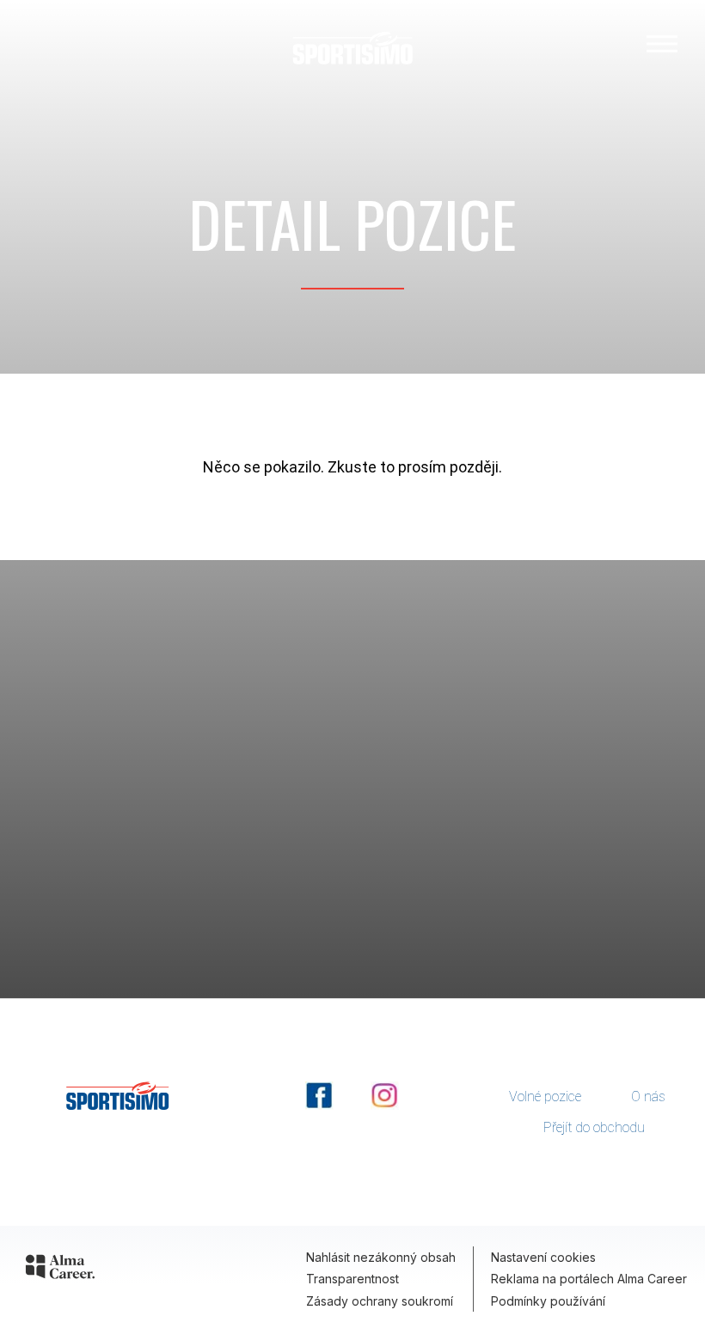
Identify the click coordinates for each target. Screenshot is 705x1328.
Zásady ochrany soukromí (379, 1301)
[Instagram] (384, 1106)
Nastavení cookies (543, 1257)
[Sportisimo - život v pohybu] (352, 47)
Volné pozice (545, 1096)
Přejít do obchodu (594, 1127)
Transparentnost (352, 1278)
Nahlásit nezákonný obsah (381, 1257)
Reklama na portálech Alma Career (589, 1278)
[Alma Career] (60, 1266)
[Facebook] (320, 1106)
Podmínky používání (548, 1301)
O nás (648, 1096)
